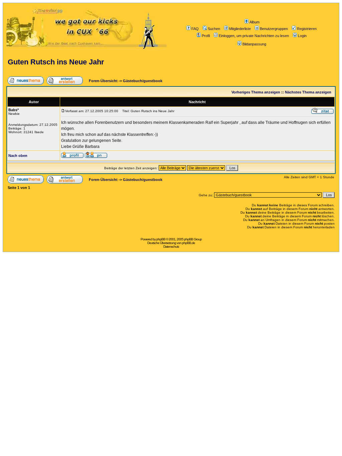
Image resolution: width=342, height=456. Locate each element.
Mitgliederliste (240, 29)
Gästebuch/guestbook (142, 81)
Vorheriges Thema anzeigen (255, 92)
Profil (206, 36)
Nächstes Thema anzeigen (308, 92)
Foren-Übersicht (103, 81)
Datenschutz (171, 246)
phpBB (160, 239)
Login (302, 36)
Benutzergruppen (274, 29)
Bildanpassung (254, 44)
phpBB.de (188, 243)
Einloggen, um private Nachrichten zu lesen (254, 36)
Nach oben (17, 156)
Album (254, 22)
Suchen (214, 29)
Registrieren (307, 29)
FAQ (195, 29)
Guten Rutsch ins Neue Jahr (56, 62)
